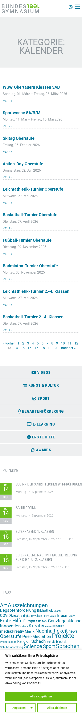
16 (29, 348)
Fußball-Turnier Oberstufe (27, 240)
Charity (57, 611)
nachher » (68, 348)
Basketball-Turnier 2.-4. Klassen (33, 317)
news (73, 631)
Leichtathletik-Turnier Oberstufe (33, 189)
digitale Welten (32, 615)
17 (36, 348)
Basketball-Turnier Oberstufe (30, 214)
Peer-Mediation (36, 636)
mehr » (7, 100)
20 (56, 348)
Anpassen (19, 707)
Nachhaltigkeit (51, 631)
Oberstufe (10, 636)
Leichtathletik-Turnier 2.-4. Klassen (36, 291)
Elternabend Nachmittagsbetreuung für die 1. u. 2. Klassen (46, 557)
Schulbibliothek (56, 641)
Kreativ (36, 626)
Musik (29, 631)
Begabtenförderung (18, 610)
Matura (58, 626)
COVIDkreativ (11, 615)
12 (76, 343)
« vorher (9, 343)
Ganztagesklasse (64, 620)
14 (16, 348)
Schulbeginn (26, 508)
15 (23, 348)
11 (69, 343)
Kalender (10, 471)
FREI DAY (41, 621)
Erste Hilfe (11, 621)
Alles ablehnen (57, 707)
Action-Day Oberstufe (23, 163)
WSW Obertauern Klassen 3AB (31, 87)
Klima (25, 626)
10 (63, 343)
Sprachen (67, 646)
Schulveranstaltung (11, 647)
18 (43, 348)
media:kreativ (12, 631)
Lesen (48, 626)
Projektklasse (8, 641)
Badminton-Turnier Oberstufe (30, 265)
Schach (38, 641)
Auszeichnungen (28, 605)
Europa (29, 621)
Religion (23, 641)
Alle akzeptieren (41, 696)
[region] (41, 683)
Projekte (63, 635)
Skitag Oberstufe (18, 138)
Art (3, 605)
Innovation (10, 625)
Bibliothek (45, 610)
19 (50, 348)
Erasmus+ (66, 615)
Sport (49, 646)
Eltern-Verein (49, 616)
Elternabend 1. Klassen (35, 531)
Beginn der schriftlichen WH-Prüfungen (49, 484)
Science (33, 646)
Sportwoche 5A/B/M (22, 112)
